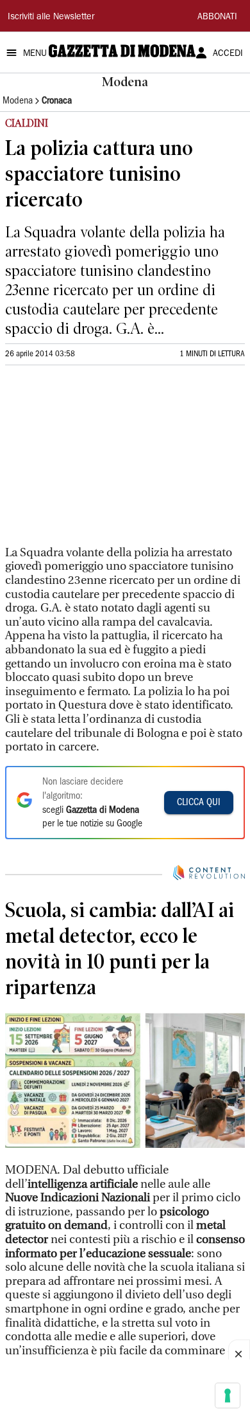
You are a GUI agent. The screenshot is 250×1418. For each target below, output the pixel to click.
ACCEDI (228, 54)
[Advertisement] (101, 461)
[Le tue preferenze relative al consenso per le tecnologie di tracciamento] (227, 1395)
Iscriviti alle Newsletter (51, 17)
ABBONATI (217, 17)
